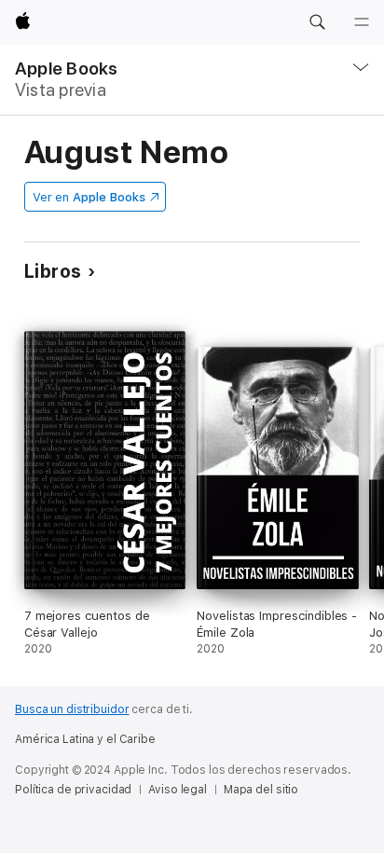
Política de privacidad (73, 789)
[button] (317, 22)
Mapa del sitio (261, 789)
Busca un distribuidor (72, 709)
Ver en (89, 197)
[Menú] (361, 22)
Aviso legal (177, 789)
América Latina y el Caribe (85, 739)
